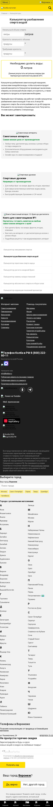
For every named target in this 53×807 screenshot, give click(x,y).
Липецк (31, 505)
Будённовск (5, 559)
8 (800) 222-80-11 (23, 354)
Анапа (2, 517)
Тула (30, 666)
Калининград (5, 664)
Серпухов (32, 624)
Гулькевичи (4, 602)
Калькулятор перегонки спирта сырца (19, 263)
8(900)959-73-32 (46, 736)
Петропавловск (34, 596)
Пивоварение (6, 312)
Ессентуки (4, 627)
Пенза (30, 588)
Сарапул (31, 621)
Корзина (37, 805)
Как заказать (31, 334)
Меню (5, 2)
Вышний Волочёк (7, 590)
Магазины (26, 803)
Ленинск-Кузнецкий (8, 714)
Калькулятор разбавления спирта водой (21, 256)
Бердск (3, 552)
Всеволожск (5, 583)
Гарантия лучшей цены (35, 331)
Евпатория (4, 620)
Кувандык (4, 694)
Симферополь (34, 628)
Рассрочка (30, 321)
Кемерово (4, 675)
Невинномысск (34, 534)
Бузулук (3, 563)
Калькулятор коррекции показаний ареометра (23, 290)
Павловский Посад (35, 585)
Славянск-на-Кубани (36, 632)
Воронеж (46, 2)
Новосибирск (33, 549)
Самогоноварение (8, 308)
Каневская (4, 672)
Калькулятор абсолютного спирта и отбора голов (24, 283)
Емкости (4, 318)
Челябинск (5, 496)
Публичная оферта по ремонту (13, 380)
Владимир (4, 575)
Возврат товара (32, 324)
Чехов (30, 700)
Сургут (30, 643)
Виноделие (5, 315)
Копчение (5, 324)
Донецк (3, 611)
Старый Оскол (33, 639)
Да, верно (12, 784)
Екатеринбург (5, 623)
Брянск (3, 555)
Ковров (3, 690)
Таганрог (31, 655)
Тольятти (32, 662)
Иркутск (3, 643)
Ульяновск (32, 675)
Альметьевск (5, 513)
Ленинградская (6, 710)
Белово (3, 548)
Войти (48, 805)
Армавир (3, 521)
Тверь (35, 491)
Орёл (30, 568)
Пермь (28, 491)
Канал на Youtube (12, 396)
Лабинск (3, 706)
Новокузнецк (33, 545)
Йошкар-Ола (5, 652)
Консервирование (8, 321)
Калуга (3, 668)
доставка (37, 318)
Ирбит (2, 640)
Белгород (4, 541)
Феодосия (32, 687)
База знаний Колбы (34, 344)
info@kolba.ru (6, 374)
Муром (31, 522)
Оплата (29, 318)
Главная (5, 805)
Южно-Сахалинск (35, 717)
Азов (2, 510)
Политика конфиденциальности (14, 384)
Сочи (30, 635)
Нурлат (31, 556)
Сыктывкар (32, 646)
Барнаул (3, 533)
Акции (29, 312)
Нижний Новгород (35, 541)
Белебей (3, 544)
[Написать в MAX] (6, 363)
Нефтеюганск (33, 538)
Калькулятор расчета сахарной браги (19, 270)
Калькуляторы (32, 337)
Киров (2, 679)
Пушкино (31, 599)
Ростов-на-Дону (34, 608)
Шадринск (32, 708)
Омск (30, 565)
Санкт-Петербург (16, 491)
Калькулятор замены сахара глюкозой (19, 277)
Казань (3, 661)
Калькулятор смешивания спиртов (18, 250)
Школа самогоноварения (36, 315)
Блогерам (30, 340)
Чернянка (32, 696)
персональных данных (40, 466)
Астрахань (4, 524)
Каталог (16, 805)
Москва (4, 491)
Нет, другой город (33, 784)
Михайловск (33, 514)
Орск (30, 576)
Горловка (4, 599)
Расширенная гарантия (36, 347)
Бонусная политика (34, 328)
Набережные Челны (36, 530)
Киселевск (4, 683)
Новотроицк (33, 552)
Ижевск (3, 636)
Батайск (3, 537)
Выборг (3, 586)
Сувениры (5, 328)
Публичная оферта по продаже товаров (17, 377)
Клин (2, 687)
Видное (3, 571)
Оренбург (44, 491)
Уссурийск (32, 679)
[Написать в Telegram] (2, 366)
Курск (2, 698)
